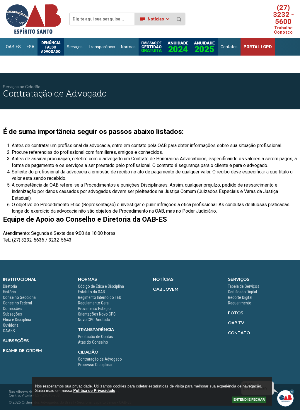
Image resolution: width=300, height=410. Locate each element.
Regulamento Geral (94, 303)
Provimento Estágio (94, 308)
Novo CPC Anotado (94, 319)
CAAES (9, 330)
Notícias (163, 279)
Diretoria (10, 286)
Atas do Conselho (93, 342)
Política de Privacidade (94, 390)
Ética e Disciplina (17, 319)
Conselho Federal (17, 303)
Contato (239, 333)
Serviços (75, 46)
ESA (31, 46)
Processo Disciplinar (95, 364)
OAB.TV (236, 323)
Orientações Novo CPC (97, 314)
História (9, 292)
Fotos (235, 313)
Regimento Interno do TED (99, 297)
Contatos (229, 46)
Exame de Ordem (22, 351)
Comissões (12, 308)
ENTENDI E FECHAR (249, 399)
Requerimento (239, 303)
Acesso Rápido (274, 64)
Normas (128, 46)
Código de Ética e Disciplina (101, 286)
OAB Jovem (165, 289)
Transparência (101, 46)
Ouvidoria (10, 325)
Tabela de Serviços (243, 286)
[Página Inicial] (33, 32)
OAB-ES (13, 46)
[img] (292, 392)
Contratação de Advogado (100, 359)
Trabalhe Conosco (283, 30)
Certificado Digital (242, 292)
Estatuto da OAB (91, 292)
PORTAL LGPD (257, 46)
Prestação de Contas (95, 336)
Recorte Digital (240, 297)
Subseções (12, 314)
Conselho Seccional (20, 297)
